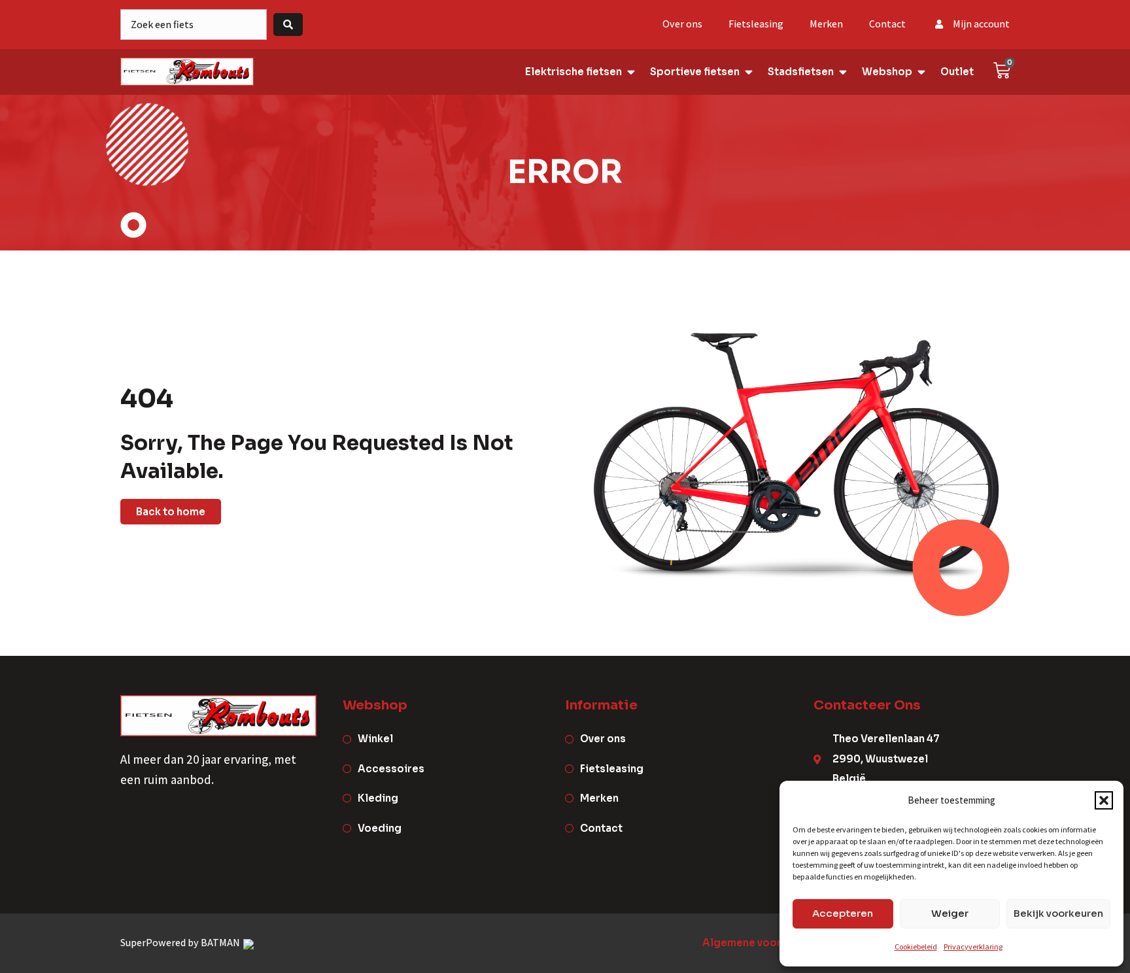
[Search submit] (288, 24)
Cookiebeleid (916, 946)
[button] (1103, 800)
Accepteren (842, 913)
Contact (887, 24)
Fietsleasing (755, 24)
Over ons (682, 24)
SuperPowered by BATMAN (181, 942)
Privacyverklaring (973, 946)
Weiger (949, 913)
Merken (826, 24)
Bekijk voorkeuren (1058, 913)
